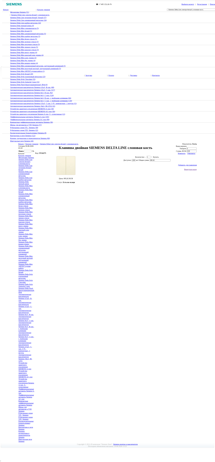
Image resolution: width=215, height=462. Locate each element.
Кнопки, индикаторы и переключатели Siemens (24, 434)
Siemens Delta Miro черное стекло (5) (24, 47)
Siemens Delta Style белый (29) (21, 74)
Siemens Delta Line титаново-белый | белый (25, 168)
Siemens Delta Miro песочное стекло (25, 213)
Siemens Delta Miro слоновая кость (25, 187)
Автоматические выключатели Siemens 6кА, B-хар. (26, 313)
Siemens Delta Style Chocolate (25, 281)
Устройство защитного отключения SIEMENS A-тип (24, 366)
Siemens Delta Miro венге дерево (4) (23, 52)
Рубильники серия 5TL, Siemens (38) (24, 128)
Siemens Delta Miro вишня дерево (25, 243)
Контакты (156, 75)
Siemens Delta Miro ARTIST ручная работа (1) (27, 71)
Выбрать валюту (188, 4)
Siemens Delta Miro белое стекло (25, 205)
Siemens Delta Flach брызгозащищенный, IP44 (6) (28, 85)
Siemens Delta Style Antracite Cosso (25, 285)
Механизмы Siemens (26, 158)
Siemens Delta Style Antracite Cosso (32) (24, 82)
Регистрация (202, 4)
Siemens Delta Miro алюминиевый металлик (25, 196)
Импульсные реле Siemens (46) (21, 141)
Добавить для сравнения (187, 165)
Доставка (133, 75)
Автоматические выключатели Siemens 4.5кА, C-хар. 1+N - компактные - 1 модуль (25, 348)
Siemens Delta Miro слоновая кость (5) (24, 28)
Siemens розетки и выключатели (125, 444)
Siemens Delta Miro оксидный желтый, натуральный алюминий (25, 259)
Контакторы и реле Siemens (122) (22, 136)
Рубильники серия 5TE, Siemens (25, 418)
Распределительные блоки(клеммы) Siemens (26, 423)
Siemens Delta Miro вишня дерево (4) (24, 63)
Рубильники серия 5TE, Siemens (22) (24, 130)
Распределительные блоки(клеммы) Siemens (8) (28, 133)
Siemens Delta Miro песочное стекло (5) (25, 44)
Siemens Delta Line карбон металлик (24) (25, 23)
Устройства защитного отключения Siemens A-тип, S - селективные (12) (37, 114)
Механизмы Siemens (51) (19, 12)
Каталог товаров (43, 10)
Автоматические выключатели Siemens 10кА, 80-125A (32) (32, 106)
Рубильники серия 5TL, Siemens (25, 414)
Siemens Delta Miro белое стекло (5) (23, 39)
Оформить (191, 153)
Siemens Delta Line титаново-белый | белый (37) (28, 18)
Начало (6, 10)
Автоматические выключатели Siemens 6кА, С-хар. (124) (32, 95)
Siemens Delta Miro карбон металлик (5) (25, 36)
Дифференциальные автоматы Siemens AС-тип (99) (29, 120)
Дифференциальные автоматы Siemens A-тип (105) (29, 117)
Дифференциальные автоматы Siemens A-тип (26, 391)
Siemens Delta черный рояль (23, 183)
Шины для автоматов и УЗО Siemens (25, 409)
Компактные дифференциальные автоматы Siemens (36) (31, 122)
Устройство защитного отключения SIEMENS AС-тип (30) (32, 111)
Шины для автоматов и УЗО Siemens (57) (26, 125)
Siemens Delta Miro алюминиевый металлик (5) (28, 34)
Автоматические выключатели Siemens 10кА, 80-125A (25, 358)
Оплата (111, 75)
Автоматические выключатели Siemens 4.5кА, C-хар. (25, 305)
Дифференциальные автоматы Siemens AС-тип (26, 397)
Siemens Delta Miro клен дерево (25, 235)
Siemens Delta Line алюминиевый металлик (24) (28, 20)
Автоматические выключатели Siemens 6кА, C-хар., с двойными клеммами (26, 337)
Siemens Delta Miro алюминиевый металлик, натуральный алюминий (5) (38, 66)
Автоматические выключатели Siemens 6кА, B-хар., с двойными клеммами (26, 327)
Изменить (181, 153)
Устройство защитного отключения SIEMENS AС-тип (25, 374)
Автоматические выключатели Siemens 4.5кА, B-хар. (25, 297)
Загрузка (88, 75)
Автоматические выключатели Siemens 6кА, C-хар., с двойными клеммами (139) (41, 101)
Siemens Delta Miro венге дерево (25, 225)
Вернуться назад (190, 169)
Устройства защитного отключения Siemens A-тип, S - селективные (26, 383)
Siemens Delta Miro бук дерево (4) (22, 60)
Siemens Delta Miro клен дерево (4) (23, 58)
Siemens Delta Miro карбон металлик (25, 201)
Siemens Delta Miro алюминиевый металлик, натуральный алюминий (25, 250)
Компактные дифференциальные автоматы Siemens (26, 403)
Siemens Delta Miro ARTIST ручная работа (25, 266)
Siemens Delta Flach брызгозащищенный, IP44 (26, 290)
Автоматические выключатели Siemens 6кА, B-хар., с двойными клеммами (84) (40, 98)
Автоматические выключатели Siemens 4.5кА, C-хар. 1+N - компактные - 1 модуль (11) (43, 103)
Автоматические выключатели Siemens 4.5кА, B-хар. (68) (32, 87)
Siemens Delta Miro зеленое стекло (25, 209)
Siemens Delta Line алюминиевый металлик (25, 174)
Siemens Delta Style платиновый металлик (25, 276)
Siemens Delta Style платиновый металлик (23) (27, 77)
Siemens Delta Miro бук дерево (25, 239)
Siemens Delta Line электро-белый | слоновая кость (30, 15)
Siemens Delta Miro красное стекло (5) (24, 50)
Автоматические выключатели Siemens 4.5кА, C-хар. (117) (32, 90)
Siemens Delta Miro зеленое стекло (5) (24, 42)
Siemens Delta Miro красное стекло (25, 221)
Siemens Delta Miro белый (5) (21, 31)
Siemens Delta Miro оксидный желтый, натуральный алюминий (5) (35, 69)
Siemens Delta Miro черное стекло (25, 217)
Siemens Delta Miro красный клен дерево (25, 230)
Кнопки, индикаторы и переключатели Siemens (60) (30, 138)
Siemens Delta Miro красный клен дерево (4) (26, 55)
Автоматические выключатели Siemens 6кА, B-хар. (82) (31, 93)
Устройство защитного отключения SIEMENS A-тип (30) (32, 109)
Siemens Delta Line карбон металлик (25, 179)
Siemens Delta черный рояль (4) (22, 26)
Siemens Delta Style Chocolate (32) (22, 79)
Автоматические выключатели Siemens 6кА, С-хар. (26, 319)
